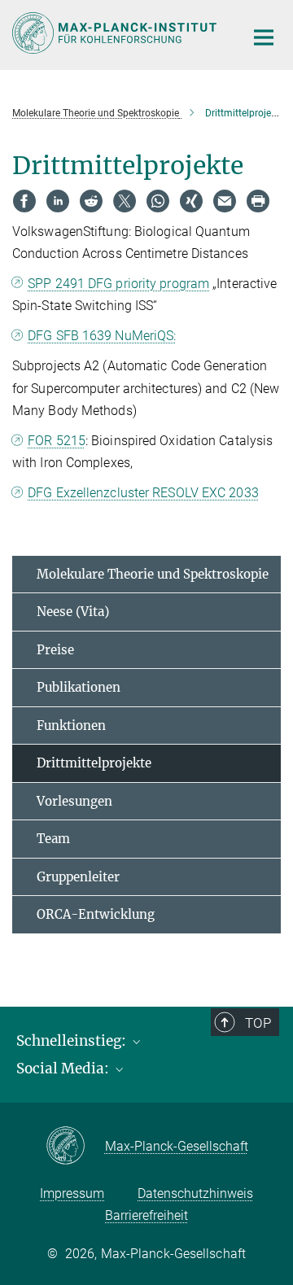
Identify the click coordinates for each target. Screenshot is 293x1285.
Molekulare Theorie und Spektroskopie (153, 574)
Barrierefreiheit (146, 1215)
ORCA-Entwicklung (96, 914)
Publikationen (78, 687)
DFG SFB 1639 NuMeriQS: (102, 335)
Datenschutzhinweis (195, 1193)
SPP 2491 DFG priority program (118, 283)
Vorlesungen (74, 801)
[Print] (258, 201)
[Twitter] (124, 201)
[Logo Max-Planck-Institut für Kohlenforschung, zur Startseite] (116, 33)
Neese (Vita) (73, 611)
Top (258, 1023)
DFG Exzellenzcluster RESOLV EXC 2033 (143, 492)
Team (53, 838)
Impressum (72, 1193)
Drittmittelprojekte (94, 763)
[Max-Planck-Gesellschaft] (75, 1146)
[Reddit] (91, 201)
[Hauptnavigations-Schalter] (263, 37)
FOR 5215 (56, 440)
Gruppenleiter (78, 877)
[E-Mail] (224, 201)
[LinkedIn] (58, 201)
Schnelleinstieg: (72, 1041)
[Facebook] (24, 201)
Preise (55, 650)
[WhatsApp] (158, 201)
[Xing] (191, 201)
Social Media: (64, 1068)
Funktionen (71, 725)
